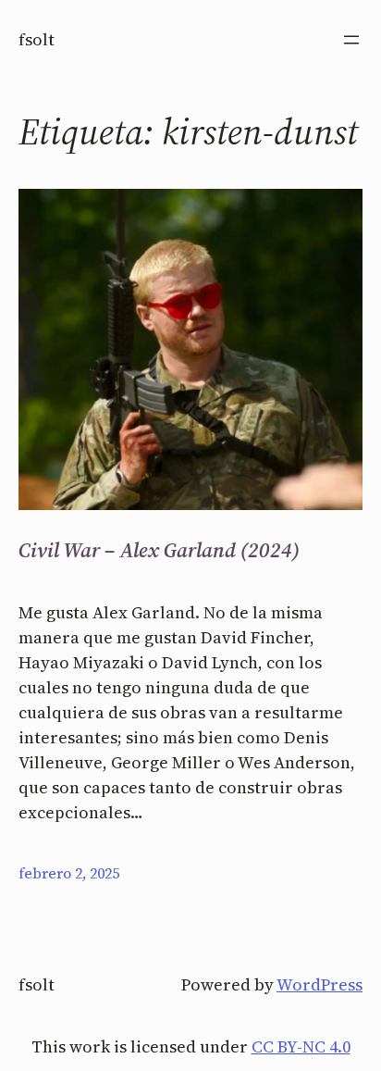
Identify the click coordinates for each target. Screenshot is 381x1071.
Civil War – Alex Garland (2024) (159, 550)
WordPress (320, 984)
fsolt (36, 39)
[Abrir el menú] (351, 40)
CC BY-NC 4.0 (301, 1046)
